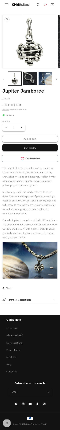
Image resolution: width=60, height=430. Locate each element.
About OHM (12, 328)
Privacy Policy (13, 350)
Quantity (6, 121)
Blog (8, 364)
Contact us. (12, 371)
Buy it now (30, 147)
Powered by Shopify (39, 424)
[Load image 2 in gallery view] (30, 78)
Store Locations (14, 342)
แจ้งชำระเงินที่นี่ (14, 335)
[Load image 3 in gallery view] (45, 78)
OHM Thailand (24, 424)
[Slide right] (56, 79)
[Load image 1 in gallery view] (14, 78)
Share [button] (9, 288)
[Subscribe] (48, 392)
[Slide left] (3, 79)
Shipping (5, 109)
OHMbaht (11, 357)
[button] (6, 4)
